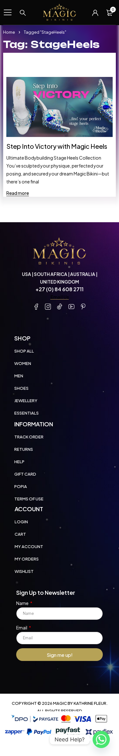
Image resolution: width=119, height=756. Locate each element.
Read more (17, 193)
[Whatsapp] (101, 739)
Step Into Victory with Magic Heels (56, 146)
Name (22, 603)
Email (22, 627)
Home (9, 32)
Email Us (59, 297)
